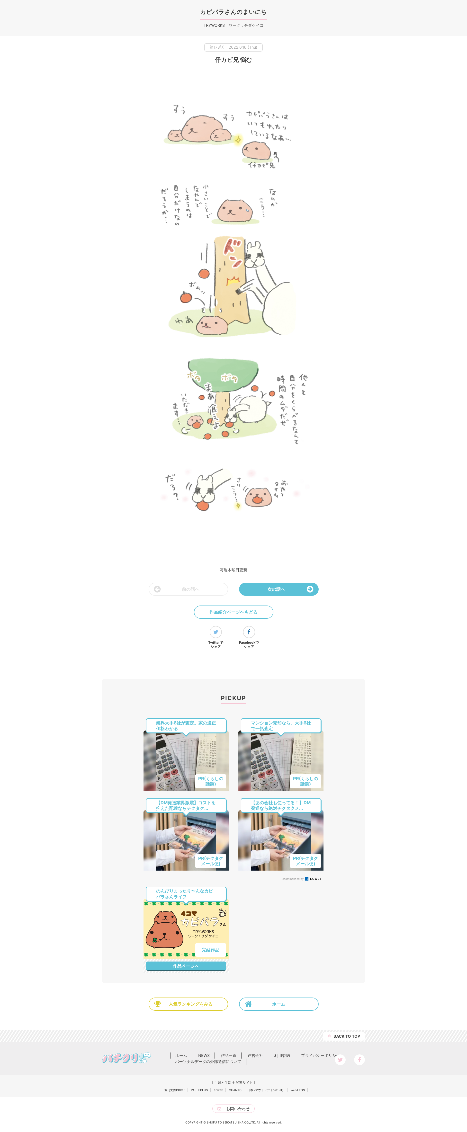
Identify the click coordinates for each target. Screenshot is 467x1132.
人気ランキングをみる (191, 1004)
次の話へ (276, 589)
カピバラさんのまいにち (233, 11)
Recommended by (292, 879)
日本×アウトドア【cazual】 (266, 1090)
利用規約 (282, 1055)
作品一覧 (228, 1055)
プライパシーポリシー (320, 1055)
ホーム (278, 1004)
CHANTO (235, 1090)
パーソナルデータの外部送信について (208, 1061)
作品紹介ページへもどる (233, 612)
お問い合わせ (238, 1109)
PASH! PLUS (199, 1090)
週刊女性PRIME (174, 1090)
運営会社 (255, 1055)
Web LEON (298, 1090)
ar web (218, 1090)
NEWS (204, 1055)
